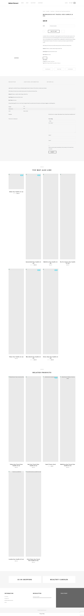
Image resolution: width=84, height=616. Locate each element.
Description (12, 81)
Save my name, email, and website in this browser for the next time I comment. (61, 148)
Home (44, 11)
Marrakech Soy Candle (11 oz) (33, 357)
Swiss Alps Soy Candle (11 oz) (50, 357)
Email (50, 140)
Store (6, 602)
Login (66, 2)
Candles (47, 11)
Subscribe (50, 597)
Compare (63, 31)
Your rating (51, 118)
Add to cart (54, 31)
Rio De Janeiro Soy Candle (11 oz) (67, 262)
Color (44, 25)
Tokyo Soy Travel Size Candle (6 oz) (16, 465)
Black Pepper (47, 63)
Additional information (31, 81)
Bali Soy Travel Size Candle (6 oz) (33, 465)
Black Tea (52, 63)
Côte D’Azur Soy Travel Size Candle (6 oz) (33, 560)
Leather (55, 63)
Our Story (6, 596)
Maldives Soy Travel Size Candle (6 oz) (67, 465)
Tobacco (58, 63)
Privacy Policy (42, 613)
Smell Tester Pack (50, 464)
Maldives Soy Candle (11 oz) (51, 262)
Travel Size (52, 11)
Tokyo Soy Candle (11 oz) (16, 356)
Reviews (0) (50, 81)
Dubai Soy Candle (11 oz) (16, 191)
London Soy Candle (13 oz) (16, 559)
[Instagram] (40, 601)
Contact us (7, 598)
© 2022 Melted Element (9, 600)
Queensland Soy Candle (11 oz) (33, 262)
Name (50, 135)
